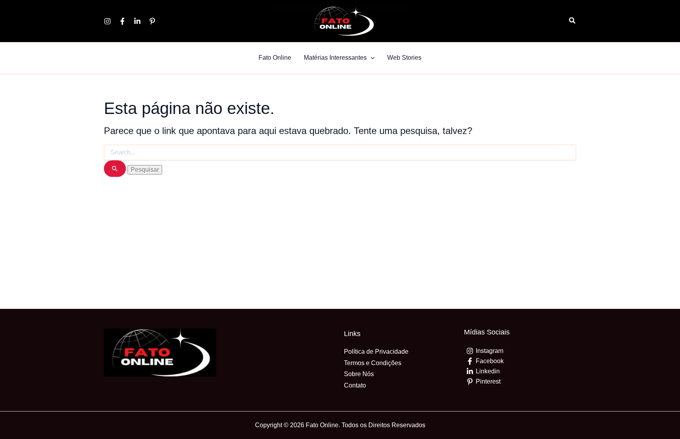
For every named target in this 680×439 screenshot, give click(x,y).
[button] (572, 21)
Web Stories (404, 57)
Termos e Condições (372, 363)
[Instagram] (107, 21)
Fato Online (275, 57)
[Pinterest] (152, 21)
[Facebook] (122, 21)
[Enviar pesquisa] (115, 168)
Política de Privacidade (376, 351)
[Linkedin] (137, 21)
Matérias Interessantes (335, 57)
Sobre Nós (359, 374)
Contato (355, 385)
